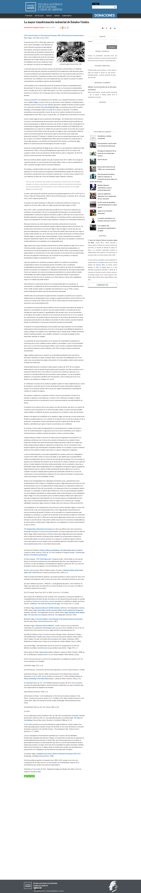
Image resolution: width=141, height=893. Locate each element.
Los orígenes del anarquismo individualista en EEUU (107, 228)
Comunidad (66, 16)
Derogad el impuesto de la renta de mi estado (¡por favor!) (107, 153)
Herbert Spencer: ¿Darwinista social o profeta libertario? (105, 187)
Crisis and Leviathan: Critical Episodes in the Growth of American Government (58, 619)
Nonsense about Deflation (45, 625)
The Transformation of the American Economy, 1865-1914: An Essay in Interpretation (53, 35)
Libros (57, 16)
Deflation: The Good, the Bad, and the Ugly (45, 604)
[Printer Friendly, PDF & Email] (29, 776)
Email (90, 41)
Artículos (39, 16)
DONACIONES (105, 15)
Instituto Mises (100, 265)
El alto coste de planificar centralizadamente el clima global (107, 204)
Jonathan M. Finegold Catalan (34, 27)
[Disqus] (54, 801)
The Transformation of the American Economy (38, 529)
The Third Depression (43, 559)
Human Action (43, 652)
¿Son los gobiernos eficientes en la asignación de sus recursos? (107, 196)
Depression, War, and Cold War (44, 608)
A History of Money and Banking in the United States (55, 550)
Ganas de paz (102, 159)
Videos (49, 16)
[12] (25, 652)
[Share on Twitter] (111, 28)
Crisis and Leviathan (46, 107)
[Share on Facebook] (107, 28)
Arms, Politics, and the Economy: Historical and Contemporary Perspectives (60, 610)
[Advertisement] (102, 117)
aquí (39, 771)
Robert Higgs (33, 102)
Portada (28, 16)
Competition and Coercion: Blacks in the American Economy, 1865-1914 (58, 754)
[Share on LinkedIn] (115, 28)
